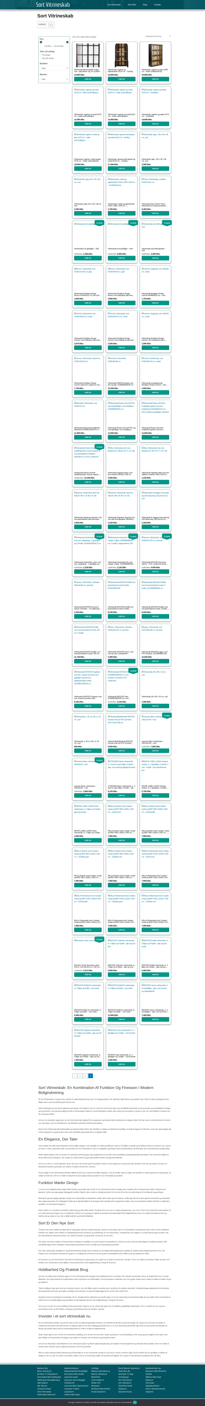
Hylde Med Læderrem (46, 1394)
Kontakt (157, 5)
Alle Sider (132, 5)
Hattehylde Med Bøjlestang (48, 1380)
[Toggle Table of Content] (49, 25)
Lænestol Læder (71, 1377)
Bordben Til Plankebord (47, 1374)
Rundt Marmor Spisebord (129, 1368)
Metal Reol (95, 1377)
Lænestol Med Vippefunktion (76, 1386)
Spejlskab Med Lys (153, 1368)
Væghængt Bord (152, 1386)
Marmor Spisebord (99, 1374)
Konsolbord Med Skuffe (74, 1374)
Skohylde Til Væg (125, 1374)
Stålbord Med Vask (153, 1377)
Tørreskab (149, 1383)
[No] (202, 1402)
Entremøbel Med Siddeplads (49, 1377)
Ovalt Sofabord (97, 1380)
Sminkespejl (123, 1377)
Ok (135, 1402)
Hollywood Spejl (44, 1389)
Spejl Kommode (125, 1392)
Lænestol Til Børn (71, 1389)
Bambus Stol (42, 1368)
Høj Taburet (42, 1386)
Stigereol (149, 1380)
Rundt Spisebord (98, 1392)
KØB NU (88, 79)
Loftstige (95, 1368)
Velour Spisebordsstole (155, 1389)
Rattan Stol (95, 1383)
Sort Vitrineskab (53, 4)
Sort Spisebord (124, 1383)
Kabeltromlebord (71, 1368)
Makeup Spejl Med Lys (100, 1371)
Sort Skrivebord (125, 1380)
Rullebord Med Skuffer (100, 1389)
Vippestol (149, 1392)
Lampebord (69, 1392)
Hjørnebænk (42, 1383)
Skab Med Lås (124, 1371)
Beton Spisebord (44, 1371)
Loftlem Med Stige (72, 1394)
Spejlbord (122, 1389)
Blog (145, 5)
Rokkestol (95, 1386)
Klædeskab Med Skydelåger (76, 1371)
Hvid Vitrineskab (44, 1392)
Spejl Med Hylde (125, 1386)
